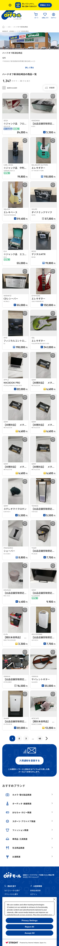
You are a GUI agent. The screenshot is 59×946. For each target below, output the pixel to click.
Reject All (29, 927)
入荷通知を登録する (29, 760)
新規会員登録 (35, 890)
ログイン (33, 894)
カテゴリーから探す (12, 890)
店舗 (9, 27)
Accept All (30, 933)
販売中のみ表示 (12, 88)
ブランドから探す (11, 894)
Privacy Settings (30, 920)
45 (40, 738)
